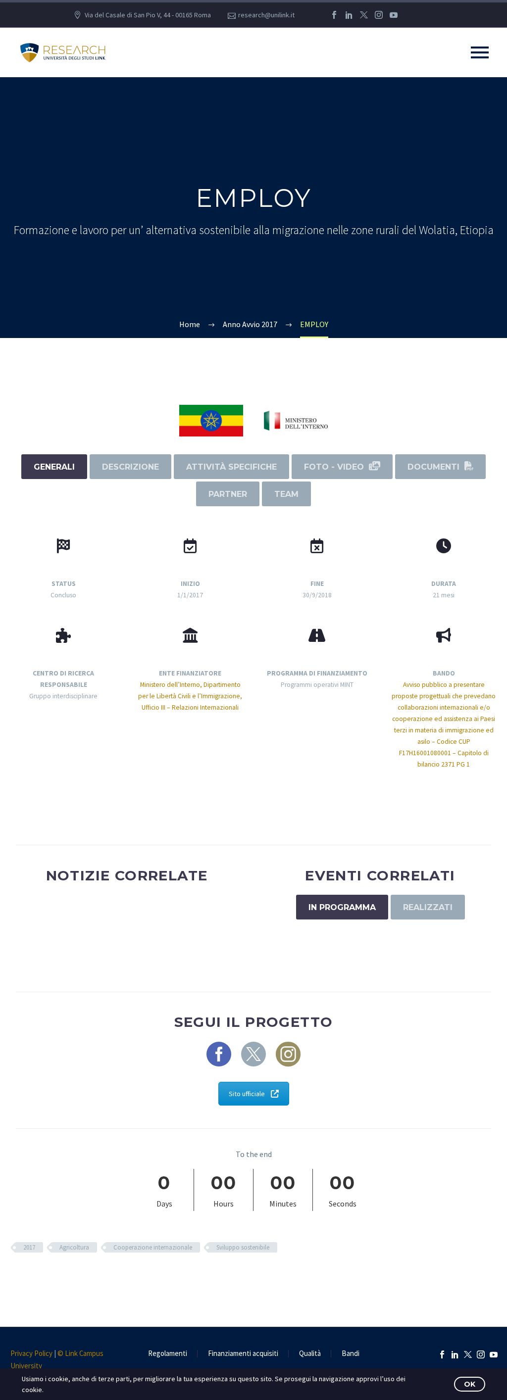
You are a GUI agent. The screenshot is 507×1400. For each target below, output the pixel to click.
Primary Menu (480, 52)
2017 (29, 1247)
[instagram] (288, 1054)
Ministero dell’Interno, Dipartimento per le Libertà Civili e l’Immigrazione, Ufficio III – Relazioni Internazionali (190, 696)
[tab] (54, 466)
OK (469, 1384)
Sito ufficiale (247, 1093)
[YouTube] (393, 15)
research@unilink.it (266, 14)
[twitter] (253, 1054)
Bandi (350, 1353)
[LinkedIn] (349, 15)
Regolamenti (167, 1353)
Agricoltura (74, 1247)
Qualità (310, 1353)
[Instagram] (378, 15)
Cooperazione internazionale (152, 1247)
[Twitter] (363, 15)
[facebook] (218, 1054)
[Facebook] (334, 15)
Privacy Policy (31, 1353)
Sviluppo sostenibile (242, 1247)
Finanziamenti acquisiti (243, 1353)
